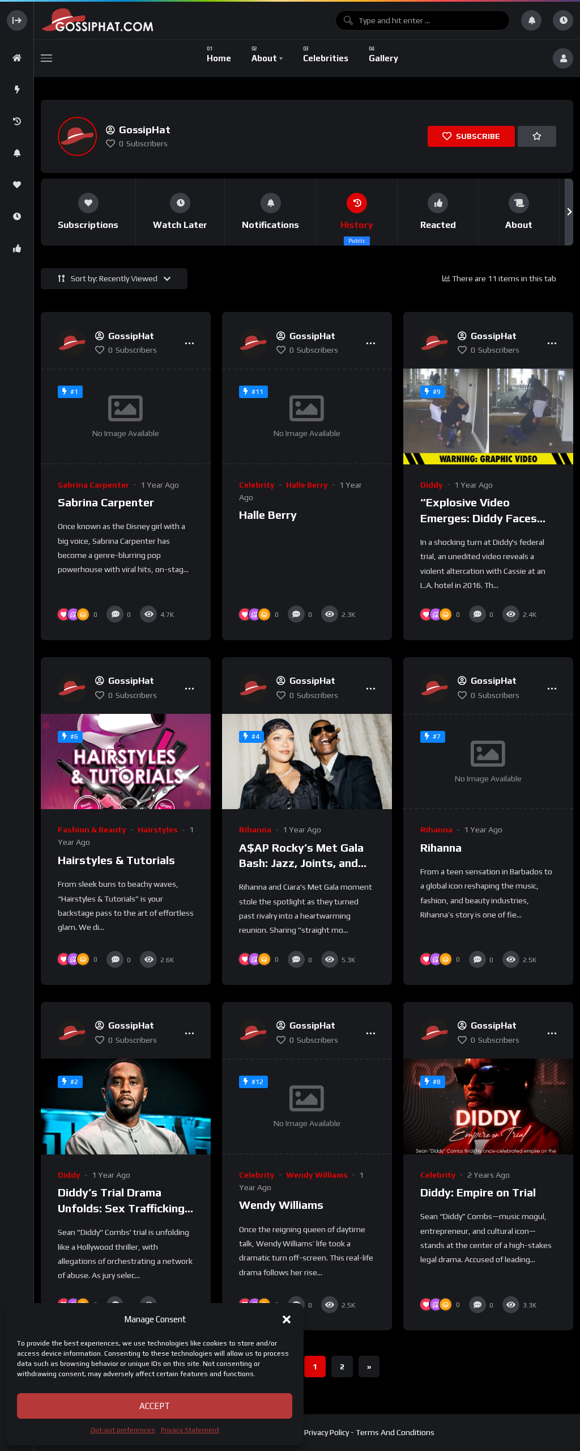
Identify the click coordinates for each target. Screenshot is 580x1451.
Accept (154, 1406)
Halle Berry (307, 484)
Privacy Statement (190, 1430)
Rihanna (255, 829)
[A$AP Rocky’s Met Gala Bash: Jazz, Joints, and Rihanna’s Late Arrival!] (307, 762)
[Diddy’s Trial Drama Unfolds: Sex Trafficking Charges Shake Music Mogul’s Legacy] (126, 1106)
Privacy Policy (326, 1432)
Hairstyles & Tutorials (116, 859)
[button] (286, 1319)
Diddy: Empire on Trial (478, 1192)
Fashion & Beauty (92, 829)
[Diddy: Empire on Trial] (488, 1106)
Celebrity (257, 484)
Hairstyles (158, 829)
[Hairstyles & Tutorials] (126, 762)
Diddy (431, 484)
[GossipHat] (182, 20)
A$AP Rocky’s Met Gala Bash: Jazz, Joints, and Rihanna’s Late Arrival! (301, 863)
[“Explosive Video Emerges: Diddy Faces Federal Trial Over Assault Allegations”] (488, 416)
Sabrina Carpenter (93, 484)
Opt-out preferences (123, 1430)
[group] (88, 212)
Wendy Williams (317, 1174)
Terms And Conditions (395, 1432)
